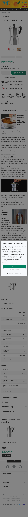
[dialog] (14, 258)
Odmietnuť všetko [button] (14, 269)
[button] (14, 273)
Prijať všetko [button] (14, 266)
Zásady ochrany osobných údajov (10, 262)
